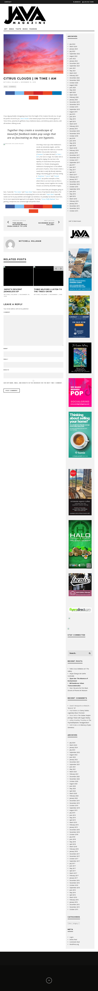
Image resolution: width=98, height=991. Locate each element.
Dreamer (40, 154)
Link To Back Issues (75, 221)
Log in (71, 937)
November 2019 (75, 104)
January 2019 (74, 129)
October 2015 (74, 211)
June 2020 (73, 87)
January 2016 (74, 203)
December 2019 (75, 102)
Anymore (41, 176)
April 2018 (73, 145)
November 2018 (75, 133)
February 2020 (74, 97)
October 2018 (74, 136)
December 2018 (75, 131)
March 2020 (73, 95)
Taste (18, 29)
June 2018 (73, 141)
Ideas (11, 29)
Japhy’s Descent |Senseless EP (13, 290)
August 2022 (73, 56)
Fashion (33, 29)
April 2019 (73, 121)
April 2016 (73, 196)
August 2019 (73, 112)
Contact (7, 2)
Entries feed (73, 939)
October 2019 (74, 107)
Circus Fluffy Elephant (48, 199)
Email (6, 359)
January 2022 (74, 61)
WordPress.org (74, 944)
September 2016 (75, 189)
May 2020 (73, 90)
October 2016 (74, 187)
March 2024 (73, 46)
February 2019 (74, 126)
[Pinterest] (38, 93)
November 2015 (75, 208)
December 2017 (75, 155)
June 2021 (73, 68)
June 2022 (73, 58)
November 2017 (75, 157)
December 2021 (75, 63)
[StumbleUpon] (47, 93)
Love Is (48, 176)
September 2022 (75, 54)
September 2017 (75, 162)
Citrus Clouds (24, 118)
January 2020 (74, 100)
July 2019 (72, 114)
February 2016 (74, 201)
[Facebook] (10, 93)
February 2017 (74, 177)
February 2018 (74, 150)
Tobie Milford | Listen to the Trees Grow (48, 290)
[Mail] (33, 97)
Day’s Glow (28, 192)
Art (5, 29)
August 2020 (73, 85)
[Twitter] (19, 93)
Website (6, 370)
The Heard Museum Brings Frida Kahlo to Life (17, 224)
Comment (7, 312)
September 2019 (75, 109)
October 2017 (74, 160)
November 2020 (75, 80)
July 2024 (72, 44)
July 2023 (72, 51)
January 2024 (74, 49)
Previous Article (19, 220)
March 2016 (73, 199)
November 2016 (75, 184)
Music (25, 29)
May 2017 (73, 170)
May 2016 (73, 194)
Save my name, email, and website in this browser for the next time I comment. (33, 383)
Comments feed (75, 942)
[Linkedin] (57, 93)
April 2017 (73, 172)
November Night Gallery (46, 223)
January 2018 (74, 153)
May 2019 (73, 119)
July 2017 (72, 165)
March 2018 (73, 148)
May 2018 (73, 143)
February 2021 (74, 75)
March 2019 (73, 124)
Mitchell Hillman (11, 82)
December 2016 (75, 182)
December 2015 (75, 206)
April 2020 (73, 92)
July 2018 (72, 138)
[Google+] (28, 93)
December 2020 (75, 78)
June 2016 (73, 191)
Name (6, 348)
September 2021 (75, 66)
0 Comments (12, 86)
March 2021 (73, 73)
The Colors (17, 192)
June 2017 (73, 167)
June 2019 (73, 116)
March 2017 (73, 174)
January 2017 (74, 179)
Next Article (49, 220)
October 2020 (74, 83)
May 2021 (73, 71)
